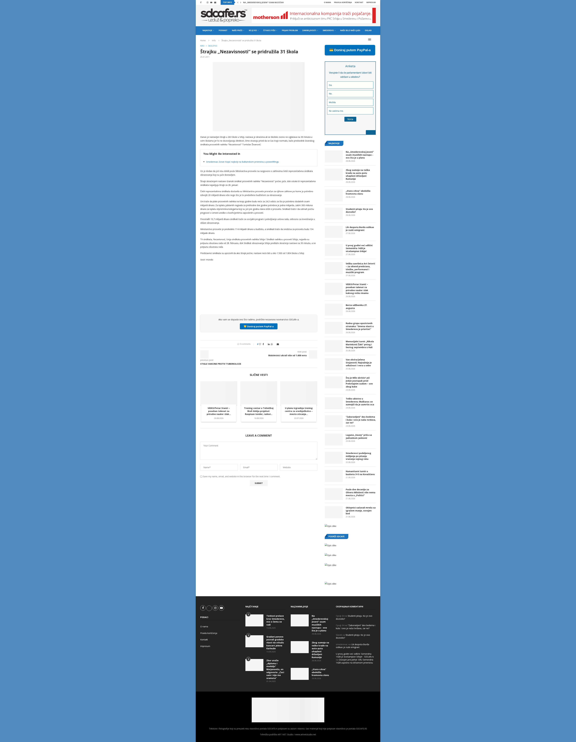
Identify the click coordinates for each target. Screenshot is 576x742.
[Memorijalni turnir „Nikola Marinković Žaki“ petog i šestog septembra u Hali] (334, 346)
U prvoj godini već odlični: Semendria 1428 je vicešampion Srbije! (359, 248)
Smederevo (328, 30)
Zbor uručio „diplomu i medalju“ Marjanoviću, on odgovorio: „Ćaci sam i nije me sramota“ (275, 669)
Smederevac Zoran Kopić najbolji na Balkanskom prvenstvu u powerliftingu (242, 161)
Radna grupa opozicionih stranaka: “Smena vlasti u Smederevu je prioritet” (360, 326)
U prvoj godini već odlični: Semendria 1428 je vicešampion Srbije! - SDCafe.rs (355, 655)
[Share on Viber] (275, 344)
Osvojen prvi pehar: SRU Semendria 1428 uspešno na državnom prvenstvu (354, 661)
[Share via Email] (278, 344)
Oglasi (368, 30)
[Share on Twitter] (266, 344)
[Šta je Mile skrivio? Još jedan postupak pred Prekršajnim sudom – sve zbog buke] (334, 382)
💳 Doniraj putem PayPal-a (350, 50)
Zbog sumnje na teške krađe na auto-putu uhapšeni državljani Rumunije (358, 174)
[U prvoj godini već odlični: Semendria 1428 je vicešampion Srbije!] (334, 250)
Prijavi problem (290, 30)
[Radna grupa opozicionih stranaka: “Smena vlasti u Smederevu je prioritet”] (334, 328)
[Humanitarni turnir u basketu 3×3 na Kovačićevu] (334, 476)
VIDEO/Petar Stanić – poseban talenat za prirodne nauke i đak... (219, 411)
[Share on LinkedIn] (269, 344)
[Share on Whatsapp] (272, 344)
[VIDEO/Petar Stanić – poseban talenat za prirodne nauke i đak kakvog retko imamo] (218, 393)
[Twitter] (204, 2)
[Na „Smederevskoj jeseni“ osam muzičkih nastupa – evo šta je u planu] (334, 156)
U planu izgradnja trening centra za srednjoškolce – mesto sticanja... (299, 411)
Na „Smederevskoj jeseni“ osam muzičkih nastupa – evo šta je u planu (360, 154)
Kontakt (359, 2)
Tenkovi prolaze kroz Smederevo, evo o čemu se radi (275, 620)
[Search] (374, 39)
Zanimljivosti (309, 30)
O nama (327, 2)
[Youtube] (211, 2)
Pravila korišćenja (343, 2)
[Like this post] (260, 344)
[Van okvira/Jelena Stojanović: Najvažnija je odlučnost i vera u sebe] (334, 364)
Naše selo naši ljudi (350, 30)
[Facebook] (200, 2)
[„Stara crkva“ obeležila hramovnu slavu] (334, 195)
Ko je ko (253, 30)
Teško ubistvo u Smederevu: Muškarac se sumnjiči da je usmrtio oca (360, 401)
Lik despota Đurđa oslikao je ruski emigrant (360, 229)
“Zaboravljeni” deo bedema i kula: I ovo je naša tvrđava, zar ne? (361, 419)
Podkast (223, 30)
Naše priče (237, 30)
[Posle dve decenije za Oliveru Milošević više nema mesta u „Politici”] (334, 494)
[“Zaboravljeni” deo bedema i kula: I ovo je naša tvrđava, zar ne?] (334, 421)
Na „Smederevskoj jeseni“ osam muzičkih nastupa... (269, 2)
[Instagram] (207, 2)
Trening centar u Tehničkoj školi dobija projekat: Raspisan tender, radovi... (258, 411)
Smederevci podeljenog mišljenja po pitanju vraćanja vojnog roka (358, 456)
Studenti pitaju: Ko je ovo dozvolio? (359, 210)
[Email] (215, 2)
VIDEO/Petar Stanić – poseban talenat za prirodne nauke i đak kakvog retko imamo (357, 289)
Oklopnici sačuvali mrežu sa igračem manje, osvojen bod (361, 510)
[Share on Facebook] (263, 344)
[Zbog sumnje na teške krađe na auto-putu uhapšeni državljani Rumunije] (334, 175)
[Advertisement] (258, 290)
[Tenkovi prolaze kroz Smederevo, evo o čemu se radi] (254, 620)
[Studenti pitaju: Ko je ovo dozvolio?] (334, 214)
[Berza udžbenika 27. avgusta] (334, 310)
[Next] (241, 2)
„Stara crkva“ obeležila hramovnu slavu (358, 192)
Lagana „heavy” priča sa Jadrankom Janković (359, 436)
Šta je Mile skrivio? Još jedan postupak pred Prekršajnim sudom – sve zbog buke (359, 382)
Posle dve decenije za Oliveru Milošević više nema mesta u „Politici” (360, 492)
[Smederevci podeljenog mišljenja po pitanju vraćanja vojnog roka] (334, 458)
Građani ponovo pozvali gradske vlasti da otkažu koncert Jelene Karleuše (275, 642)
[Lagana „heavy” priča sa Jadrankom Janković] (334, 440)
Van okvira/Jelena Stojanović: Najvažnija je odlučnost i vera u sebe (359, 362)
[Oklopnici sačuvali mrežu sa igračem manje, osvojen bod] (334, 512)
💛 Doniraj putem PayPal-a (259, 326)
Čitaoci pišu (269, 30)
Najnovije (207, 30)
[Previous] (238, 2)
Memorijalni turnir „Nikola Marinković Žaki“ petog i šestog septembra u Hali (360, 344)
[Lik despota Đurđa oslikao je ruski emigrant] (334, 232)
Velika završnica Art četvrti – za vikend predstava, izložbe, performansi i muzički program (360, 268)
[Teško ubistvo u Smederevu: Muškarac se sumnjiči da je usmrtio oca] (334, 403)
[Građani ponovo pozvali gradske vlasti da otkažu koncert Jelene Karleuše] (254, 641)
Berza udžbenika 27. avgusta (356, 307)
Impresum (371, 2)
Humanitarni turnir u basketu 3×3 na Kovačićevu (360, 473)
